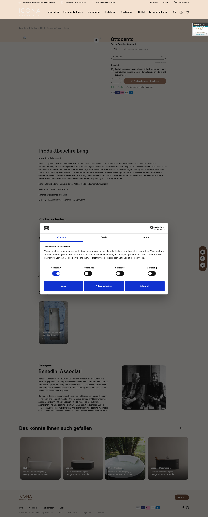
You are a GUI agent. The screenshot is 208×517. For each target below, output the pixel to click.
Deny (63, 286)
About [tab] (146, 237)
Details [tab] (104, 237)
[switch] (88, 273)
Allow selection (104, 286)
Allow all (144, 286)
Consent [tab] (61, 237)
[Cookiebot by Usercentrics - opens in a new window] (152, 228)
